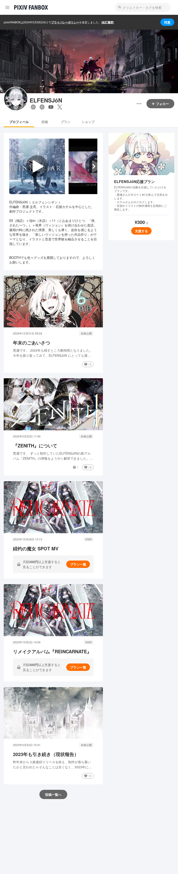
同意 (167, 22)
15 (90, 364)
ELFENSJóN (46, 100)
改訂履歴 (107, 22)
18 (90, 467)
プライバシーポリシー (65, 22)
